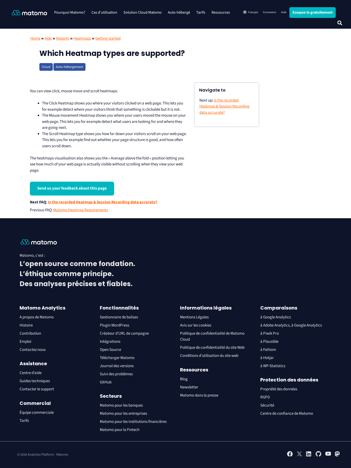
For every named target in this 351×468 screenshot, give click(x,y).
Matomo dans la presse (199, 395)
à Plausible (269, 341)
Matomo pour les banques (121, 405)
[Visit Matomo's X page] (299, 455)
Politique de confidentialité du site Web (212, 347)
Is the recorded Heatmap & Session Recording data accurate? (102, 202)
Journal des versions (117, 366)
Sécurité (267, 405)
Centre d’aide (31, 373)
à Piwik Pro (269, 333)
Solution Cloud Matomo (142, 12)
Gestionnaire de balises (119, 317)
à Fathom (268, 350)
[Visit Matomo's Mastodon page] (337, 455)
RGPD (265, 397)
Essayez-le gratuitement (312, 12)
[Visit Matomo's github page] (318, 455)
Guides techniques (35, 381)
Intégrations (110, 341)
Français (253, 12)
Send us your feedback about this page (72, 188)
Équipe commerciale (37, 412)
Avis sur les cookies (195, 325)
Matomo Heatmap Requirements (80, 210)
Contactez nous (33, 350)
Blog (184, 379)
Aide (284, 12)
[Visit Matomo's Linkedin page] (309, 455)
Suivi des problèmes (116, 374)
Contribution (30, 333)
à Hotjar (267, 358)
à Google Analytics (275, 317)
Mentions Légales (194, 317)
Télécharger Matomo (117, 358)
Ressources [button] (221, 12)
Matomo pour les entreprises (123, 413)
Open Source (110, 350)
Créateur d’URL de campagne (124, 333)
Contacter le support (37, 389)
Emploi (25, 341)
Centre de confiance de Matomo (286, 413)
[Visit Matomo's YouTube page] (328, 455)
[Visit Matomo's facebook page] (290, 455)
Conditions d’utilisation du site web (209, 356)
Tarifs (200, 12)
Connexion (269, 12)
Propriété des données (278, 389)
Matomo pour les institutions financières (133, 421)
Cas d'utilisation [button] (104, 12)
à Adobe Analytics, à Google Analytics (291, 325)
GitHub (106, 382)
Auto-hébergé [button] (179, 12)
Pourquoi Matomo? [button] (69, 12)
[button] (339, 23)
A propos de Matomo (37, 317)
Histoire (26, 325)
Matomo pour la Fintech (119, 430)
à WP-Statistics (272, 366)
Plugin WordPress (114, 325)
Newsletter (189, 387)
